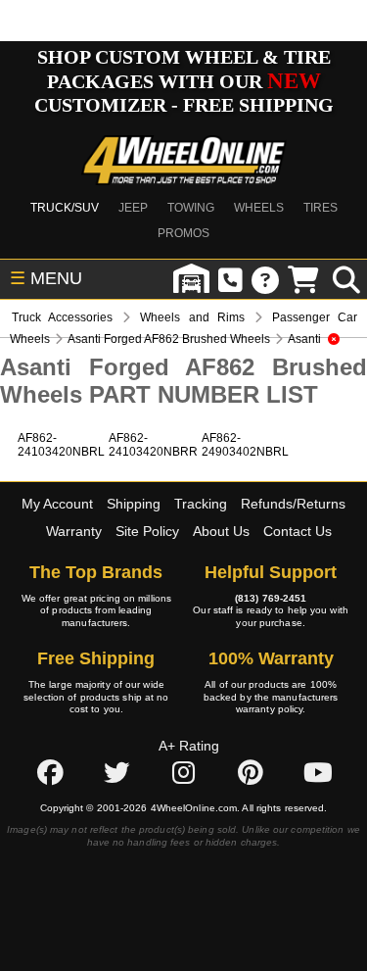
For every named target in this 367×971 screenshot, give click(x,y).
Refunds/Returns (293, 503)
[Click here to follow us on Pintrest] (250, 773)
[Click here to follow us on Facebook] (49, 773)
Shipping (134, 503)
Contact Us (297, 531)
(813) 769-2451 (270, 598)
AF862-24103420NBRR (153, 445)
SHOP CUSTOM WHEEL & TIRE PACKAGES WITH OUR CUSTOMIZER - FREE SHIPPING (184, 81)
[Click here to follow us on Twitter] (116, 773)
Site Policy (147, 531)
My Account (57, 503)
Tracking (200, 503)
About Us (221, 531)
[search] (346, 279)
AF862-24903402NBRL (245, 445)
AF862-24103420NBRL (61, 445)
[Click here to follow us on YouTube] (318, 773)
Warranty (74, 531)
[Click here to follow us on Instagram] (184, 773)
